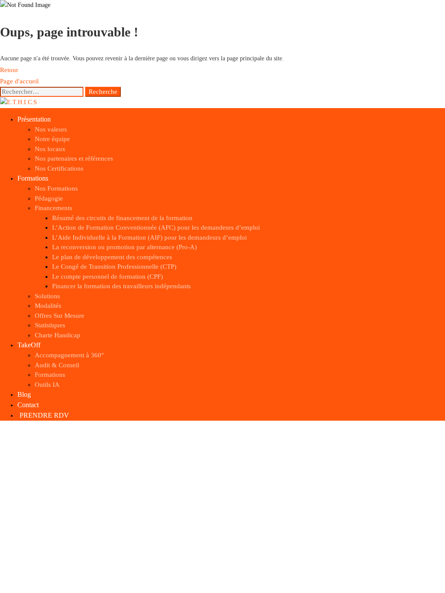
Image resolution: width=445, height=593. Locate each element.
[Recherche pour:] (42, 92)
